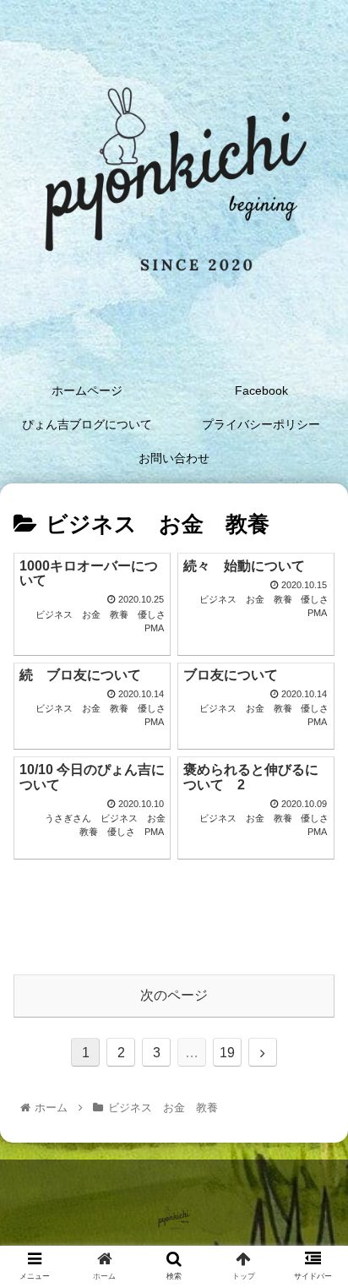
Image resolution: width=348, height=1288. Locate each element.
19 (227, 1052)
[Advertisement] (174, 908)
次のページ (174, 995)
